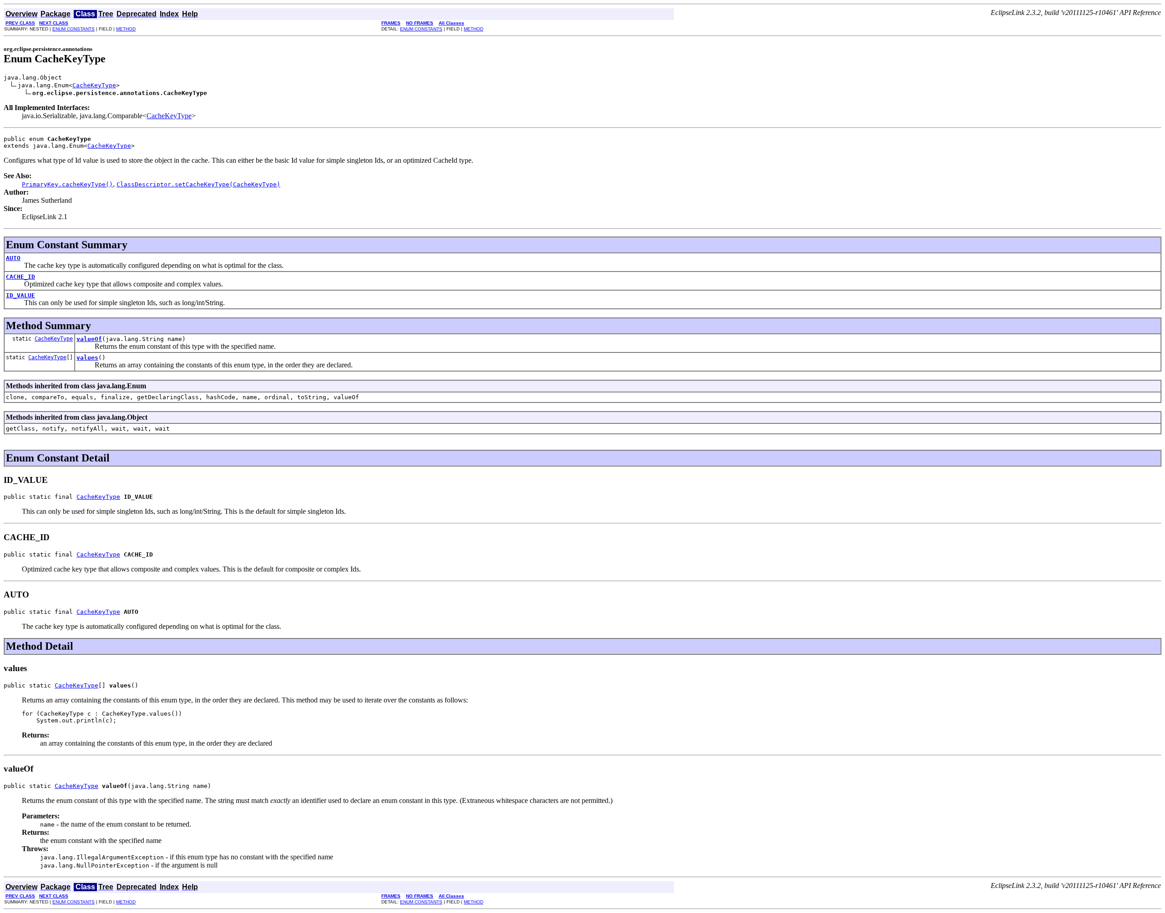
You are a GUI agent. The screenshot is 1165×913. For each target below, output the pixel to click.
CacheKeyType (94, 85)
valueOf (89, 339)
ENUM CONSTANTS (73, 28)
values (87, 357)
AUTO (13, 258)
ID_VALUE (20, 295)
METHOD (126, 28)
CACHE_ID (20, 276)
